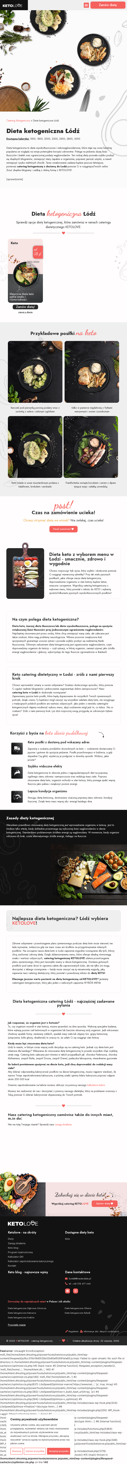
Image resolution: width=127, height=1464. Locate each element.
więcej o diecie (25, 312)
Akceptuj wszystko (59, 1451)
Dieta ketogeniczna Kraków (21, 1317)
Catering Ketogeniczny (18, 120)
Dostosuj (16, 1451)
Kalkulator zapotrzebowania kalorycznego (31, 1261)
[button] (86, 5)
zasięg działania (63, 1124)
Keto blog (13, 1247)
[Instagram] (75, 1290)
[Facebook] (67, 1290)
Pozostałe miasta (17, 1325)
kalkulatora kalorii (96, 1085)
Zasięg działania (16, 1243)
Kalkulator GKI (15, 1256)
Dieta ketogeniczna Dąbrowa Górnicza (27, 1308)
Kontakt (12, 1265)
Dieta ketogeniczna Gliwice (78, 1308)
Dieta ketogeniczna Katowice (22, 1313)
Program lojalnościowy (20, 1252)
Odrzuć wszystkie (35, 1451)
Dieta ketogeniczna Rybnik (77, 1313)
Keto (67, 1238)
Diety (11, 1238)
